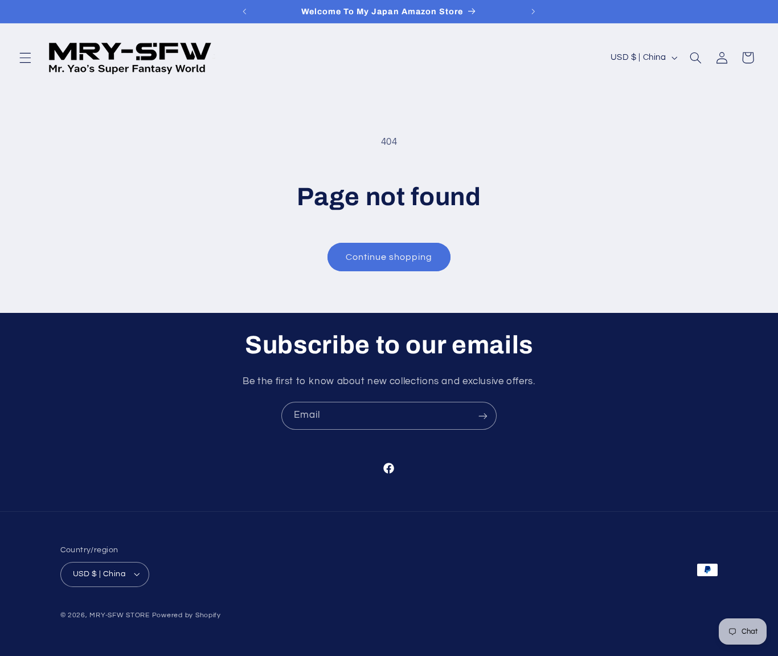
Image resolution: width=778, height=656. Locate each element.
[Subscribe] (483, 416)
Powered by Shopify (186, 615)
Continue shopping (389, 257)
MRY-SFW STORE (119, 615)
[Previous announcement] (244, 11)
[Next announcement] (533, 11)
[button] (25, 57)
